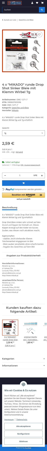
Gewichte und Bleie (20, 107)
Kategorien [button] (8, 359)
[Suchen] (42, 9)
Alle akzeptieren (23, 426)
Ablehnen (23, 441)
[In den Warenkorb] (4, 28)
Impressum (9, 419)
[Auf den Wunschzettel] (39, 34)
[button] (32, 2)
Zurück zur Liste (10, 20)
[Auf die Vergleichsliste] (33, 34)
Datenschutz (21, 419)
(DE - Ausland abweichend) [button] (30, 165)
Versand (19, 152)
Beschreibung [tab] (9, 207)
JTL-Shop (28, 448)
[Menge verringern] (5, 175)
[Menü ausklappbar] (3, 1)
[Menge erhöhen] (42, 175)
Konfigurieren (23, 434)
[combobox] (23, 133)
